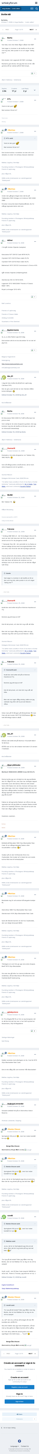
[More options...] (35, 39)
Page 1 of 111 (19, 29)
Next (32, 29)
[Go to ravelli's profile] (4, 1217)
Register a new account (20, 1387)
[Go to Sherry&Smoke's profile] (4, 766)
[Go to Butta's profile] (4, 39)
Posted (15, 40)
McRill (9, 495)
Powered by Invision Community (19, 1451)
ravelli (10, 1215)
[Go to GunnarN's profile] (4, 450)
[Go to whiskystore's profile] (4, 1013)
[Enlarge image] (15, 106)
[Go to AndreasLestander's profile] (4, 1105)
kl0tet (10, 240)
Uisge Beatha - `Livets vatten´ (24, 22)
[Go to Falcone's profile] (4, 530)
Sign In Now (19, 1401)
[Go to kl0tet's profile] (4, 242)
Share (20, 1414)
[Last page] (36, 29)
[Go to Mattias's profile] (4, 131)
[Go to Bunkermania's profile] (4, 331)
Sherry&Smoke (13, 765)
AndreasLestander (15, 1104)
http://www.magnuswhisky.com (12, 364)
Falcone (10, 529)
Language (14, 1446)
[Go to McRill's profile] (4, 496)
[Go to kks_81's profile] (4, 377)
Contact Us (25, 1446)
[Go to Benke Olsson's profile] (4, 1130)
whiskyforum (9, 3)
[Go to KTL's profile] (4, 100)
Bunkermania (13, 330)
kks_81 (10, 376)
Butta (5, 20)
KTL (9, 99)
